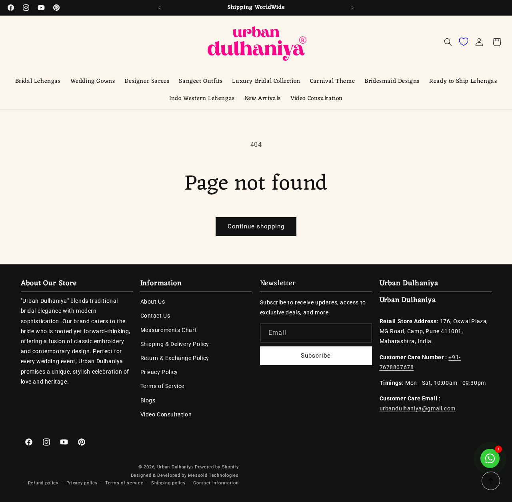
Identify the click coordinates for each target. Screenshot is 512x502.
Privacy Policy (159, 371)
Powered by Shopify (217, 467)
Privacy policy (82, 483)
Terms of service (124, 483)
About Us (152, 301)
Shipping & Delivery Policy (175, 343)
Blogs (148, 400)
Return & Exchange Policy (174, 357)
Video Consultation (166, 414)
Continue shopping (256, 226)
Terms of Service (162, 386)
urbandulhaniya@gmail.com (418, 408)
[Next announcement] (352, 7)
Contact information (215, 483)
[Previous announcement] (159, 7)
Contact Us (155, 315)
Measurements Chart (168, 329)
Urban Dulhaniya (175, 467)
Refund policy (43, 483)
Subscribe (316, 355)
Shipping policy (168, 483)
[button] (448, 42)
